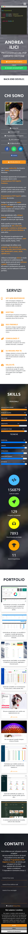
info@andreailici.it (15, 143)
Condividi (14, 155)
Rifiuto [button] (14, 928)
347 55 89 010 (15, 139)
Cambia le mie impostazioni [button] (14, 931)
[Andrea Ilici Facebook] (7, 149)
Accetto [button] (14, 925)
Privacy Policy (16, 906)
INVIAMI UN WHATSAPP (14, 68)
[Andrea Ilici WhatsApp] (14, 149)
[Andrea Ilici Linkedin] (20, 149)
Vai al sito (14, 717)
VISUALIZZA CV (14, 162)
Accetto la (14, 906)
